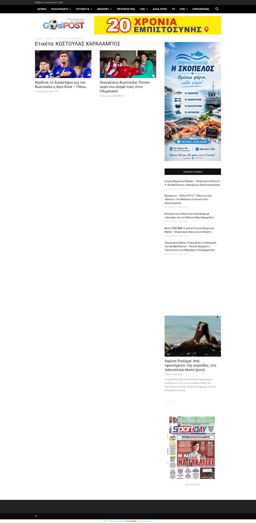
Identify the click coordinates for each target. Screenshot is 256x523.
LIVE (142, 9)
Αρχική (38, 38)
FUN (182, 9)
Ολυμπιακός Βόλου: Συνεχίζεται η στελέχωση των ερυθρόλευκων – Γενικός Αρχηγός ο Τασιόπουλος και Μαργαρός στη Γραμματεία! (190, 246)
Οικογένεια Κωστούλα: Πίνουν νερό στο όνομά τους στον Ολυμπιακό (125, 86)
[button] (217, 9)
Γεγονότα (82, 9)
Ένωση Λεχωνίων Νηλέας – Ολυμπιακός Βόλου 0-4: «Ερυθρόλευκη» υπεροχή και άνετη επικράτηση (192, 183)
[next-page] (172, 402)
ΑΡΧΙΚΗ (41, 9)
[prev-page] (167, 402)
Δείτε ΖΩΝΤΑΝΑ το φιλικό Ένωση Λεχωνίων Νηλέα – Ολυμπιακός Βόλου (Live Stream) (189, 230)
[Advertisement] (193, 287)
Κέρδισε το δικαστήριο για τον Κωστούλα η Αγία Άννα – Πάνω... (61, 84)
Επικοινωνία (201, 9)
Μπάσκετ (103, 9)
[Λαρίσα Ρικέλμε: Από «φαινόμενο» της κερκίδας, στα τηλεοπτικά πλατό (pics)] (193, 336)
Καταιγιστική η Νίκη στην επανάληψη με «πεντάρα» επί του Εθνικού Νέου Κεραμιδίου (189, 215)
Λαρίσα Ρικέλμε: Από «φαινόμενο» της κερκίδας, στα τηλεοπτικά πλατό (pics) (190, 365)
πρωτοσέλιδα (192, 484)
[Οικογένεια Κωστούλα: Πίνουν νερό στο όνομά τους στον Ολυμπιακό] (128, 64)
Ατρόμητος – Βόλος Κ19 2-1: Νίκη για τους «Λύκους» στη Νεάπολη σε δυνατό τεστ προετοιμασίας (188, 199)
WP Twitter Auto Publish (114, 521)
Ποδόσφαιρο (59, 9)
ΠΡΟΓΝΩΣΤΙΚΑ (126, 9)
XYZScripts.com (145, 521)
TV (173, 9)
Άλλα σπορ (160, 9)
